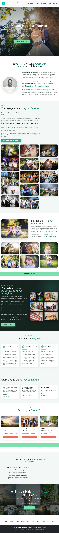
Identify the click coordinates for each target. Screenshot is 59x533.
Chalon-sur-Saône (45, 521)
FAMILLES (37, 3)
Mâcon (53, 521)
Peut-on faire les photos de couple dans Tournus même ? (20, 469)
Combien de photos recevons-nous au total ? (18, 477)
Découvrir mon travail (38, 41)
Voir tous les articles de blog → (29, 445)
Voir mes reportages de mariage (11, 140)
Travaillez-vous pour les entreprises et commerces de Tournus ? (22, 478)
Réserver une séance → (29, 273)
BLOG (50, 3)
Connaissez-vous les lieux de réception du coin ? (18, 470)
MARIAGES (30, 3)
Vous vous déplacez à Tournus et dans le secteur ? (19, 467)
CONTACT (55, 3)
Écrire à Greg (29, 507)
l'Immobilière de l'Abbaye (18, 303)
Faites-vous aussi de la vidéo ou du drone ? (17, 475)
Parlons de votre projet (22, 41)
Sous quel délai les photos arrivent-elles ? (17, 474)
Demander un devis (8, 324)
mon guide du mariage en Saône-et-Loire (21, 135)
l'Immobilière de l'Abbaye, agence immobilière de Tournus (36, 86)
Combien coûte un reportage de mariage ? (17, 472)
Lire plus (6, 436)
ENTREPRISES (44, 3)
